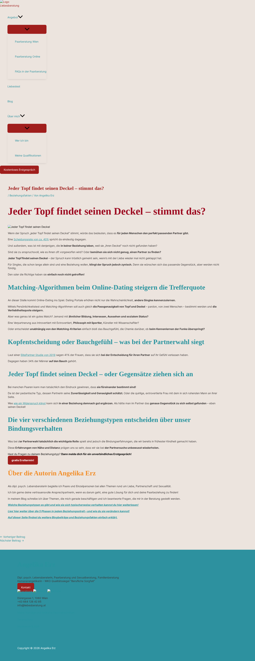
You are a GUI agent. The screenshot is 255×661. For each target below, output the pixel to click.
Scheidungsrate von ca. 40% (31, 239)
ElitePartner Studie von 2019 (38, 354)
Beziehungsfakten (21, 195)
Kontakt (25, 587)
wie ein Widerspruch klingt (30, 403)
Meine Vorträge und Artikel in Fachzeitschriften (45, 612)
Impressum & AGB (28, 626)
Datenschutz (25, 619)
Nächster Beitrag (12, 540)
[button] (20, 17)
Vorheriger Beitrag (12, 536)
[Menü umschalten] (26, 29)
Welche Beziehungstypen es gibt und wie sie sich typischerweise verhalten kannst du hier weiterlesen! (73, 504)
